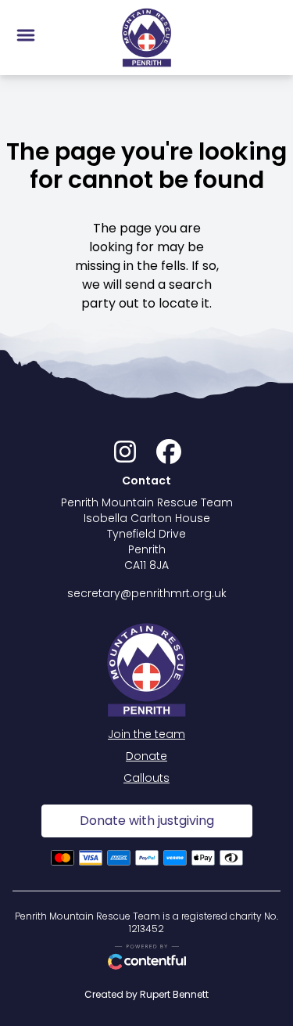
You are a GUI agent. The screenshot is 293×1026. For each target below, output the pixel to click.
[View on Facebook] (168, 456)
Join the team (146, 734)
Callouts (146, 778)
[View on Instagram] (125, 456)
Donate (146, 756)
